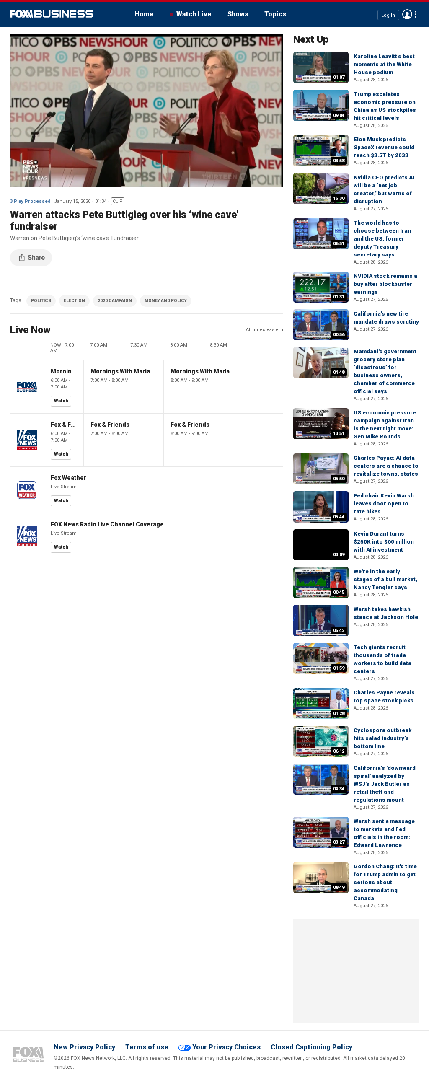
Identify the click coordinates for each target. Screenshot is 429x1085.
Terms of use (146, 1047)
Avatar (407, 14)
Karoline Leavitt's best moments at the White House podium (384, 64)
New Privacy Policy (84, 1047)
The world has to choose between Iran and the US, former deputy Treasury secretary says (382, 239)
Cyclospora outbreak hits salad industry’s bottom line (382, 738)
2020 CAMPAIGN (115, 300)
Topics (275, 14)
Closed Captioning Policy (311, 1047)
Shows (237, 14)
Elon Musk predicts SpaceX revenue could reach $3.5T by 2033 (384, 147)
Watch (61, 401)
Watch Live (194, 14)
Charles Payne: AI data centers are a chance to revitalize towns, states (386, 466)
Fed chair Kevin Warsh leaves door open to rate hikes (384, 503)
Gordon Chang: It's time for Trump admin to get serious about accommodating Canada (385, 882)
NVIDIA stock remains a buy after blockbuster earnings (385, 284)
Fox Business (51, 14)
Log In (388, 15)
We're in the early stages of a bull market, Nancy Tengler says (385, 579)
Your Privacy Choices (226, 1047)
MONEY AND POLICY (166, 300)
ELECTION (74, 300)
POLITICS (41, 300)
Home (144, 14)
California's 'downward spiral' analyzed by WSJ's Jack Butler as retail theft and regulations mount (385, 784)
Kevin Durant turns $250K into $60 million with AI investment (384, 542)
